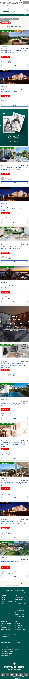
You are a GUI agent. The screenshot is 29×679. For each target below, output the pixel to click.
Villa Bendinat (18, 627)
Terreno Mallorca (5, 627)
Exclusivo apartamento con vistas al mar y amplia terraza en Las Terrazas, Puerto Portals (13, 562)
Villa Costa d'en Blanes (20, 629)
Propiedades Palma (19, 618)
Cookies (2, 603)
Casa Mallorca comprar (6, 636)
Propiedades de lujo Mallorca (7, 634)
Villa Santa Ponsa (18, 631)
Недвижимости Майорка (20, 592)
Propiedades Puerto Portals (21, 605)
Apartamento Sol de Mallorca (7, 653)
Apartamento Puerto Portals (7, 649)
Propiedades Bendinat (20, 608)
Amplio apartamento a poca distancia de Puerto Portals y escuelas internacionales (14, 168)
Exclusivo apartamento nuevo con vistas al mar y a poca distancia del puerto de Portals (14, 90)
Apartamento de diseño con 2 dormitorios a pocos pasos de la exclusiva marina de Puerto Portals (13, 444)
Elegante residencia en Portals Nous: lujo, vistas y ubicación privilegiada (14, 51)
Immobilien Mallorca (19, 590)
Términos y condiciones (6, 601)
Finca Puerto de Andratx (20, 644)
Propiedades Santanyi (19, 614)
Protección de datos (5, 605)
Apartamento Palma (5, 657)
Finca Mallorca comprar (6, 625)
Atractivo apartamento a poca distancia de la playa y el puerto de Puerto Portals (13, 247)
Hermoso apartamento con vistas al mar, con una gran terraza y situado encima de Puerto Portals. (13, 208)
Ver (14, 65)
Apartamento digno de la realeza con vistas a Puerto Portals (13, 287)
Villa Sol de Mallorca (19, 633)
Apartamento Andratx (6, 642)
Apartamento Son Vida (6, 655)
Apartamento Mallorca (6, 633)
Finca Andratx (18, 642)
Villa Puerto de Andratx (20, 625)
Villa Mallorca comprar (6, 623)
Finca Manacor (18, 647)
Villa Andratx (17, 623)
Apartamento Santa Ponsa (7, 651)
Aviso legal (3, 599)
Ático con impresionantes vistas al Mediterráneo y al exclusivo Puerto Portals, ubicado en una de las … (14, 484)
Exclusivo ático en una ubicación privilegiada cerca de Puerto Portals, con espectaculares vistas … (13, 523)
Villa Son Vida (18, 634)
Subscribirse (14, 330)
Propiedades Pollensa (19, 616)
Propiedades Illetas (19, 607)
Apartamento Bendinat (6, 647)
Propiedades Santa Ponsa (20, 603)
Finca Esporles (18, 646)
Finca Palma (17, 649)
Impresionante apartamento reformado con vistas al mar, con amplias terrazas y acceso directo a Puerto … (13, 365)
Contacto (3, 597)
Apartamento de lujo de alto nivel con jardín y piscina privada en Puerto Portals (13, 404)
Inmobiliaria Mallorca (8, 592)
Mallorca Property (9, 590)
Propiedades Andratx (19, 597)
